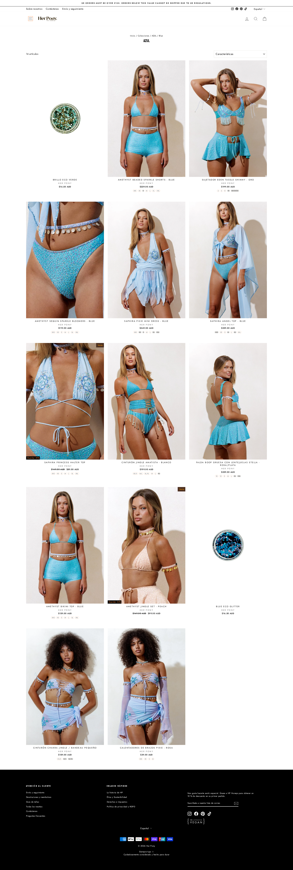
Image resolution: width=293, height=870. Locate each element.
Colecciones (143, 35)
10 (217, 476)
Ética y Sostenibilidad (117, 797)
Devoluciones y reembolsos (38, 797)
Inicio (132, 35)
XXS (135, 191)
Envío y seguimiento (73, 9)
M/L (141, 473)
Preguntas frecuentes (35, 815)
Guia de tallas (32, 801)
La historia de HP (115, 792)
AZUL (154, 35)
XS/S (135, 473)
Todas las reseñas (34, 806)
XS (140, 191)
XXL (158, 191)
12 (221, 476)
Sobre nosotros (34, 9)
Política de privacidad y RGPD (121, 806)
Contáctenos (52, 9)
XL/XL (147, 473)
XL (153, 191)
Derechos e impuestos (117, 801)
